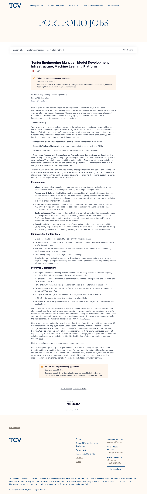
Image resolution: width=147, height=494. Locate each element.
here (41, 338)
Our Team (73, 6)
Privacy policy (68, 410)
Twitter (78, 461)
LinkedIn (79, 458)
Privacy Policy (81, 450)
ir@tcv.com (111, 460)
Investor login (115, 469)
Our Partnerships (56, 6)
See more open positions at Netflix (73, 389)
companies (35, 50)
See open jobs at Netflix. (46, 81)
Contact (79, 439)
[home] (15, 5)
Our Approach (36, 6)
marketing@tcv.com (115, 442)
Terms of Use (65, 484)
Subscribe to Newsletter (86, 454)
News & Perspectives (93, 6)
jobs (18, 50)
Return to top (14, 427)
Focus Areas (113, 6)
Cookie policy (79, 410)
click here (127, 481)
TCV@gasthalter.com (115, 452)
